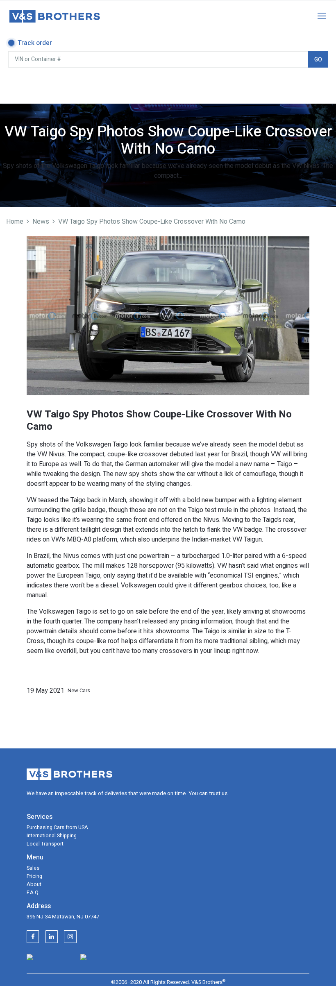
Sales (33, 868)
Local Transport (45, 844)
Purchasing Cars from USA (57, 827)
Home (14, 222)
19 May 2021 (45, 691)
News (40, 222)
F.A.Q (33, 892)
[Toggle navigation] (317, 14)
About (34, 884)
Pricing (34, 876)
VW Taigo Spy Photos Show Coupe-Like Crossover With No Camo (151, 222)
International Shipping (52, 835)
